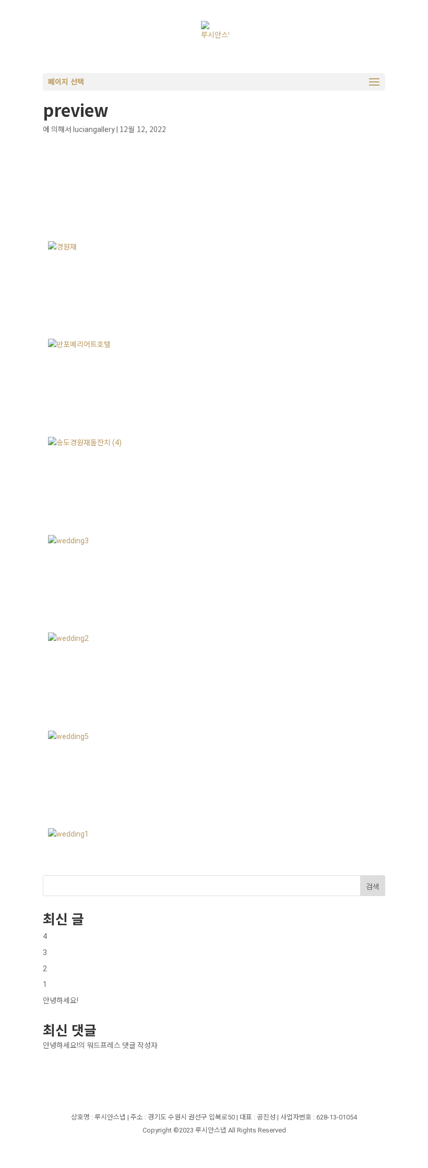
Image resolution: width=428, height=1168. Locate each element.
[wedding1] (113, 798)
